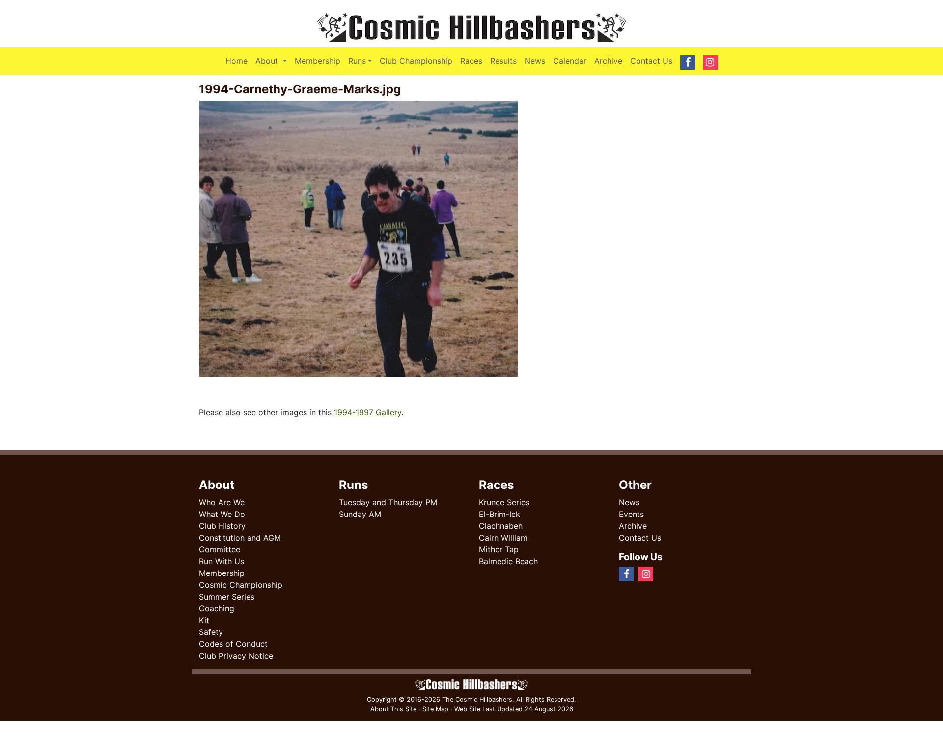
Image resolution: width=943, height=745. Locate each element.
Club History (222, 526)
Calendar (569, 61)
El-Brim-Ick (499, 514)
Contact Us (651, 61)
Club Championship (416, 61)
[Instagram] (670, 573)
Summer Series (226, 597)
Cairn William (503, 538)
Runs (357, 61)
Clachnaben (501, 526)
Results (503, 61)
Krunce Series (504, 502)
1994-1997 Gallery (367, 412)
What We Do (222, 514)
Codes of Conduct (233, 644)
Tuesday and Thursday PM (388, 502)
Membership (317, 61)
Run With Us (221, 561)
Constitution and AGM (240, 538)
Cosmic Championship (240, 585)
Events (631, 514)
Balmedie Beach (508, 561)
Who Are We (222, 502)
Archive (608, 61)
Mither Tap (499, 549)
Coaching (216, 608)
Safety (211, 632)
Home (236, 61)
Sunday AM (360, 514)
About (272, 61)
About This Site (393, 709)
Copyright (382, 699)
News (535, 61)
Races (471, 61)
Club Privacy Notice (236, 655)
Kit (204, 620)
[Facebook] (662, 573)
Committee (219, 549)
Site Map (435, 709)
